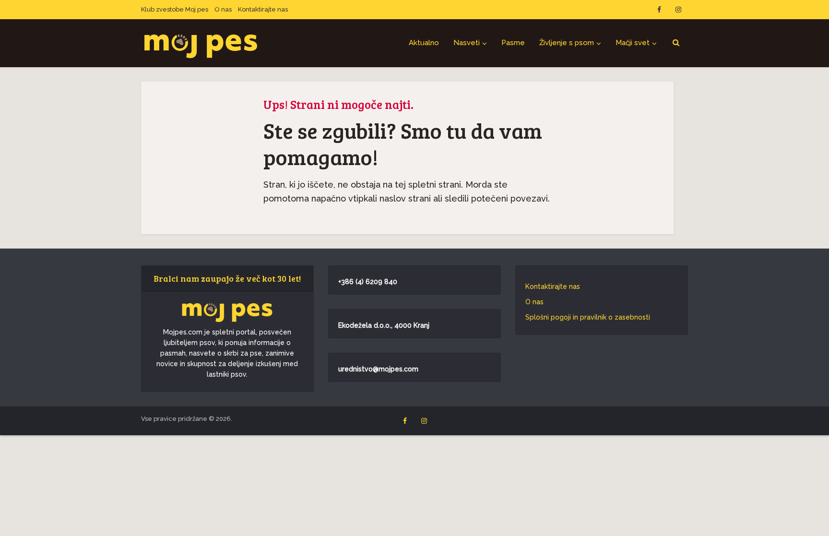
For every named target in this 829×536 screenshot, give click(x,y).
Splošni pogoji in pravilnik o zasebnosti (587, 317)
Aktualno (424, 42)
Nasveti (466, 42)
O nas (223, 9)
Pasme (513, 42)
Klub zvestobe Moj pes (174, 9)
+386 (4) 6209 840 (367, 282)
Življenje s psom (566, 42)
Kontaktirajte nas (263, 9)
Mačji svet (633, 42)
